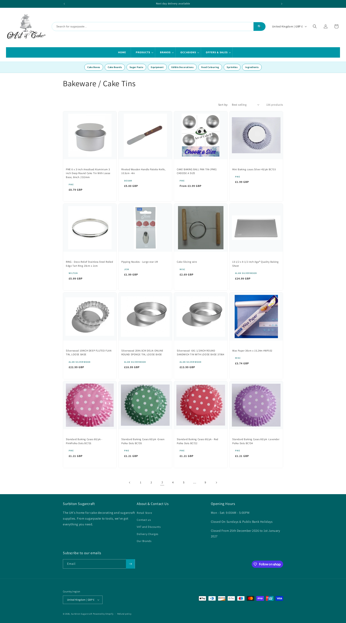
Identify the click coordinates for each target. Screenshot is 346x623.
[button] (143, 52)
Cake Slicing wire (187, 261)
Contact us (144, 520)
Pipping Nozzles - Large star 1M (139, 261)
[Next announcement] (281, 4)
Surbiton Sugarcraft (81, 613)
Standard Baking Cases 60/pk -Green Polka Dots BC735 (142, 441)
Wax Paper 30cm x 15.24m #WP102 (252, 350)
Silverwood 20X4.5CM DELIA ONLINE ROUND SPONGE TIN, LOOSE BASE (142, 352)
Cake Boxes (93, 67)
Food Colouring (210, 67)
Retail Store (144, 513)
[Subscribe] (130, 564)
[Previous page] (129, 482)
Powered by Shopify (103, 613)
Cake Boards (115, 67)
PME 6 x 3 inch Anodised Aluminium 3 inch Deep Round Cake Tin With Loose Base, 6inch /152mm (88, 173)
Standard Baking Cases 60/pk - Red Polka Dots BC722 (197, 441)
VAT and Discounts (149, 527)
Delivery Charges (147, 534)
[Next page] (216, 482)
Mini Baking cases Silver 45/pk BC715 (254, 169)
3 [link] (162, 482)
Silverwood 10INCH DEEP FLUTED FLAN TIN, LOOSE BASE (88, 352)
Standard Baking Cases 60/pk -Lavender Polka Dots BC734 (255, 441)
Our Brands (144, 541)
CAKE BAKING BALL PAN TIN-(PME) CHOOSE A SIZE (197, 171)
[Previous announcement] (64, 4)
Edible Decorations (182, 67)
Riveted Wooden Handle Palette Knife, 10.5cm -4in (143, 171)
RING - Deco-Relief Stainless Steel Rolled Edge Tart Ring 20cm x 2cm (89, 263)
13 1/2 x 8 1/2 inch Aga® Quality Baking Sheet (255, 263)
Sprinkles (232, 67)
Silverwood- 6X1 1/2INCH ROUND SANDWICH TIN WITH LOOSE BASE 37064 (200, 352)
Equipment (157, 67)
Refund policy (124, 613)
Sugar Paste (136, 67)
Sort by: (223, 104)
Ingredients (252, 67)
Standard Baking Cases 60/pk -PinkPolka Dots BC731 (84, 441)
